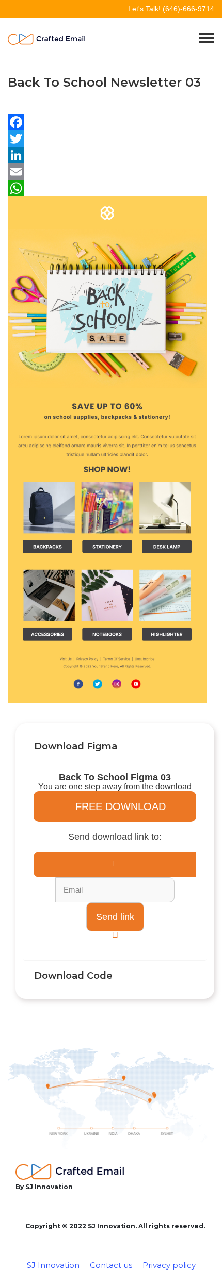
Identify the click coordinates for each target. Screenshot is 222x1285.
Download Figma (75, 746)
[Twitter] (107, 138)
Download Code (73, 975)
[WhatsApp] (107, 188)
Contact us (111, 1265)
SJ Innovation (53, 1265)
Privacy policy (169, 1265)
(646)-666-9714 (188, 9)
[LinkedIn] (107, 155)
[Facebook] (107, 122)
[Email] (107, 171)
